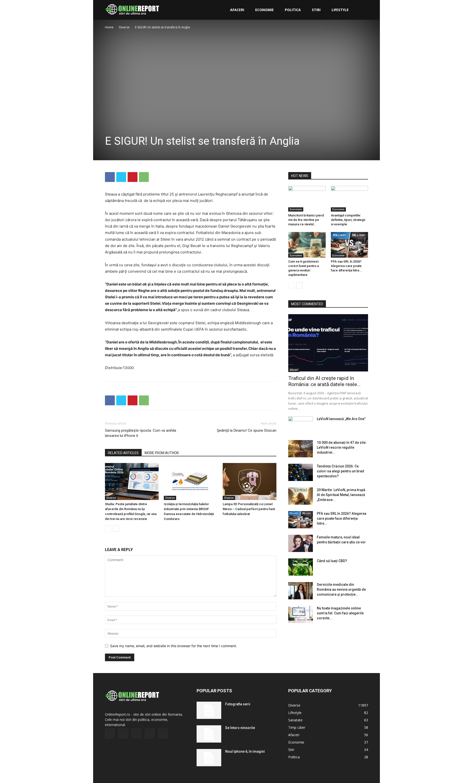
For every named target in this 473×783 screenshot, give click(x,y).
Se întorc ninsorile (240, 728)
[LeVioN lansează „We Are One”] (300, 425)
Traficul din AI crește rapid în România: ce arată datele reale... (324, 381)
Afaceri (237, 9)
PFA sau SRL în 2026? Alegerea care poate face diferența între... (346, 266)
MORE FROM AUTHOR (162, 453)
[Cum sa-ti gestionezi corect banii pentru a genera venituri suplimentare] (307, 245)
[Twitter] (121, 177)
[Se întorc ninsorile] (209, 734)
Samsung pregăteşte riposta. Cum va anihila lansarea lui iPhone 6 (140, 433)
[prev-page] (108, 529)
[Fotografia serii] (209, 710)
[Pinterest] (132, 177)
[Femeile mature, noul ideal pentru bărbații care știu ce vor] (300, 543)
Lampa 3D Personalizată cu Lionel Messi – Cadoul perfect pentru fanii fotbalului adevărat (249, 509)
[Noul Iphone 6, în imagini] (209, 757)
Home (109, 27)
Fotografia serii (237, 704)
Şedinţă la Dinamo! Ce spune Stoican (246, 430)
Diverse (124, 27)
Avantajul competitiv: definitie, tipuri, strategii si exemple (348, 220)
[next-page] (116, 529)
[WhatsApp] (144, 177)
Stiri (316, 9)
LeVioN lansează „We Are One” (341, 419)
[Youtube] (163, 733)
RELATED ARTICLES (123, 453)
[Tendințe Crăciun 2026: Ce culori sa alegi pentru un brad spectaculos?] (300, 472)
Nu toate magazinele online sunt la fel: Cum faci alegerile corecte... (340, 613)
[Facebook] (110, 177)
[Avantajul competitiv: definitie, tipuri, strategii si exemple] (349, 199)
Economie (264, 9)
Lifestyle (340, 9)
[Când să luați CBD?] (300, 567)
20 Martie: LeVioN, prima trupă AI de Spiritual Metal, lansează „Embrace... (341, 495)
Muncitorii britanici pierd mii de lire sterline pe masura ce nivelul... (306, 220)
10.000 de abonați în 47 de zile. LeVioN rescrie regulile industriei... (342, 447)
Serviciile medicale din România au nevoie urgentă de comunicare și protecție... (341, 589)
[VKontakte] (150, 733)
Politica (293, 9)
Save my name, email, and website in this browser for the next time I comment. (173, 646)
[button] (362, 10)
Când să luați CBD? (332, 561)
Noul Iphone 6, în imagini (245, 751)
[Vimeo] (136, 733)
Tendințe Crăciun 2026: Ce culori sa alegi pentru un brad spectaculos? (340, 471)
